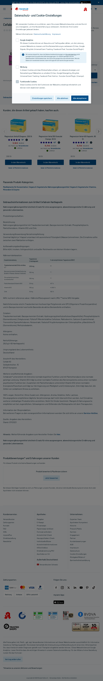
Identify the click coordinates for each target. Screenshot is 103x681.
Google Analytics (71, 54)
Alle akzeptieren (80, 98)
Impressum (56, 34)
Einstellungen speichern (42, 98)
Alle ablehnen (62, 98)
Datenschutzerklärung (42, 34)
